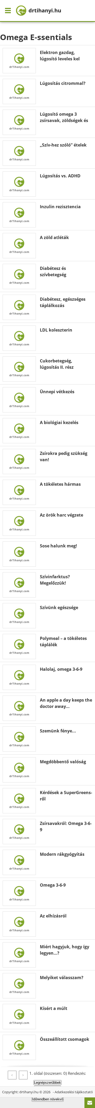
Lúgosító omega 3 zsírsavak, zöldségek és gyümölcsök (64, 120)
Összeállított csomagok (64, 1039)
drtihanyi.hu (29, 1092)
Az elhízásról (53, 916)
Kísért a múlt (53, 1008)
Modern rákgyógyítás (62, 854)
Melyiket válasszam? (61, 977)
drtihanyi (44, 10)
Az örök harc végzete (61, 515)
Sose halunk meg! (58, 546)
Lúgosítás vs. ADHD (60, 176)
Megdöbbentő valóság (63, 762)
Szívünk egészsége (59, 607)
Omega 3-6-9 (53, 885)
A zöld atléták (54, 237)
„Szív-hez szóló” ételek (63, 145)
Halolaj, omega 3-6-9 (61, 669)
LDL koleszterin (56, 330)
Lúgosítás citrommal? (63, 83)
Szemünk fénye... (58, 731)
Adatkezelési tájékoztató (74, 1092)
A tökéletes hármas (60, 484)
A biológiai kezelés (59, 422)
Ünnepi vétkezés (57, 392)
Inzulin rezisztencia (60, 207)
